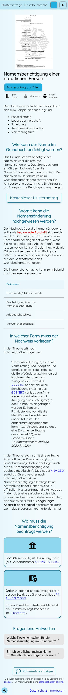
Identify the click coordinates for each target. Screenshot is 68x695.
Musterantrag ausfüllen (23, 87)
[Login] (5, 690)
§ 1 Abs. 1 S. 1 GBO (47, 562)
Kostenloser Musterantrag (34, 197)
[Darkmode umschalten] (63, 5)
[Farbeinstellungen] (53, 5)
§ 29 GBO (17, 385)
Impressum (57, 690)
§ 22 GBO (17, 392)
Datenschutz (38, 690)
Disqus (8, 681)
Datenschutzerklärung (51, 681)
